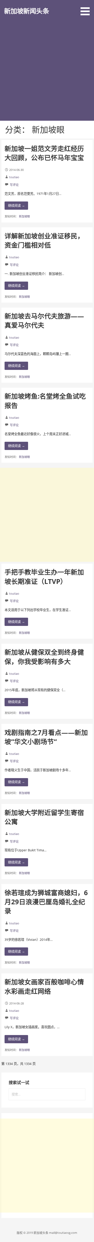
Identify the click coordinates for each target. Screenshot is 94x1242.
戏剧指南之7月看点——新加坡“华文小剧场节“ (46, 737)
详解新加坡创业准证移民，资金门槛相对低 (44, 240)
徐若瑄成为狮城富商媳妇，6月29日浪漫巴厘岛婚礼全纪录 (46, 901)
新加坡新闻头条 (26, 10)
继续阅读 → (16, 205)
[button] (86, 8)
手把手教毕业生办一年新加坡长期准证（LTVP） (44, 576)
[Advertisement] (47, 71)
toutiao (14, 177)
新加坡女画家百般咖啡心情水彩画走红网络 (44, 986)
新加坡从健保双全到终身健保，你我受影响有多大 (44, 657)
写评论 (14, 185)
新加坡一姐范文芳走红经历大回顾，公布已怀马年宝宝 (44, 153)
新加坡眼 (24, 216)
